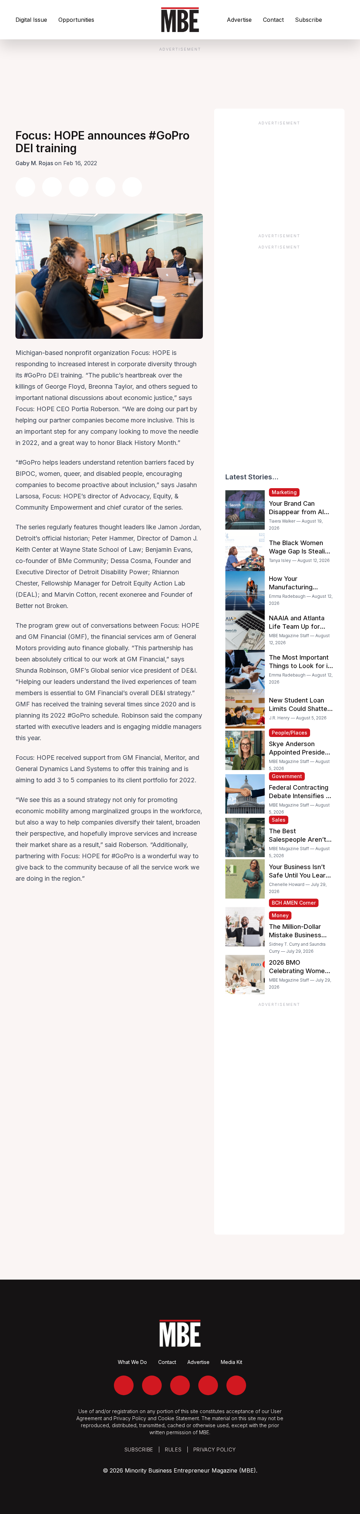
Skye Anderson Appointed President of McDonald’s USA (300, 752)
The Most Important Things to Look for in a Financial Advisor (300, 666)
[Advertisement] (279, 175)
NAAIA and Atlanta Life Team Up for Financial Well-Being (298, 626)
